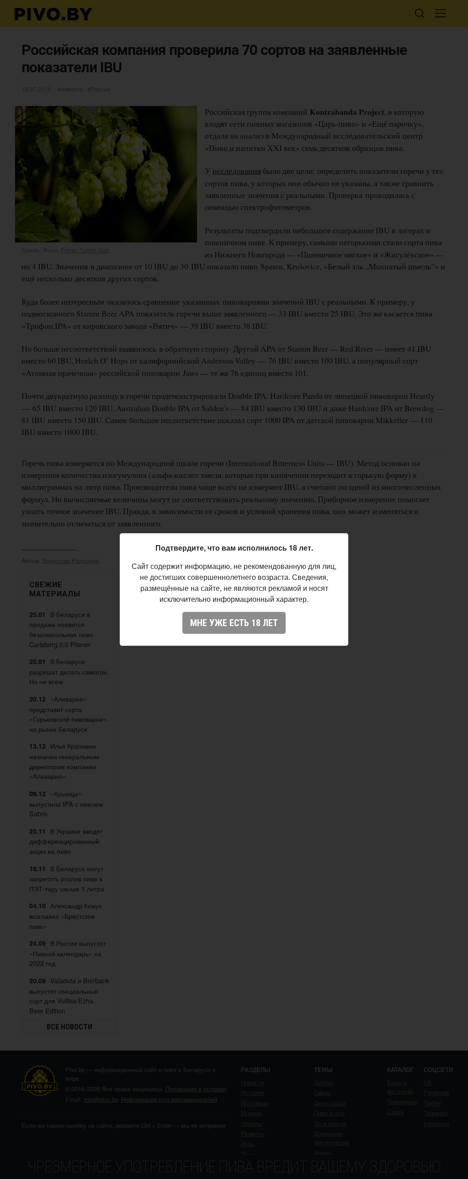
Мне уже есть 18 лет (234, 622)
